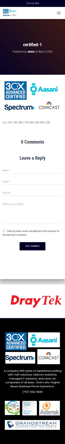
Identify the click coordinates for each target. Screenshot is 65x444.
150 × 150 (12, 122)
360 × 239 (34, 122)
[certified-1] (32, 97)
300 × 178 (23, 122)
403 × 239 (45, 122)
